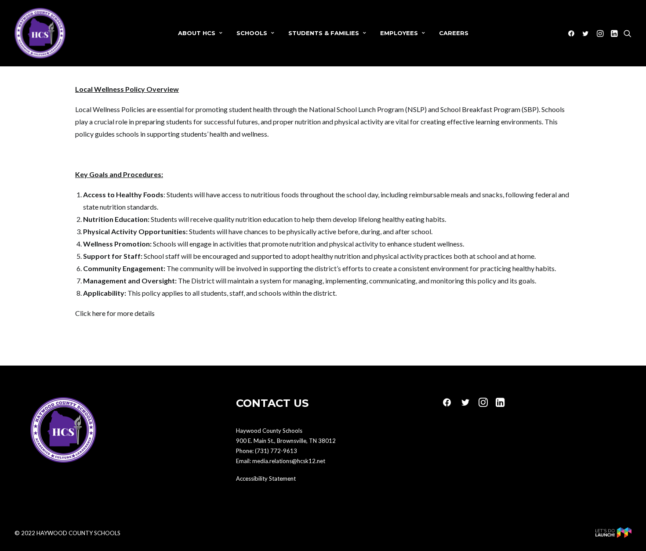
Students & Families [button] (323, 32)
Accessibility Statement (266, 478)
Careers (453, 32)
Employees (399, 32)
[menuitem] (200, 33)
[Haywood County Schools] (40, 33)
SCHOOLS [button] (251, 32)
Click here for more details (115, 313)
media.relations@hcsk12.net (288, 460)
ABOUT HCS (196, 32)
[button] (572, 33)
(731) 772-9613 (276, 450)
